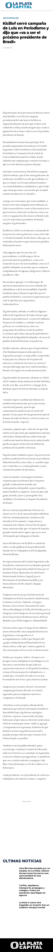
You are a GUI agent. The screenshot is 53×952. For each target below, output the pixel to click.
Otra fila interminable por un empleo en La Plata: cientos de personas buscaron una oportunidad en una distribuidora (34, 873)
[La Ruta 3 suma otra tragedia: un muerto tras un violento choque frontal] (10, 908)
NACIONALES (11, 18)
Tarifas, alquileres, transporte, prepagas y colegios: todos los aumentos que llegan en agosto (32, 890)
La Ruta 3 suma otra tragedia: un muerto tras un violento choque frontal (34, 905)
